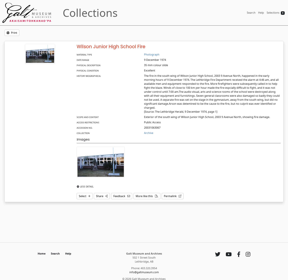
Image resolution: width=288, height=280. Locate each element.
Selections (275, 12)
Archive (148, 133)
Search (251, 12)
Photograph (151, 54)
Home (42, 253)
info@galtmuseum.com (144, 272)
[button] (102, 196)
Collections (90, 12)
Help (261, 12)
